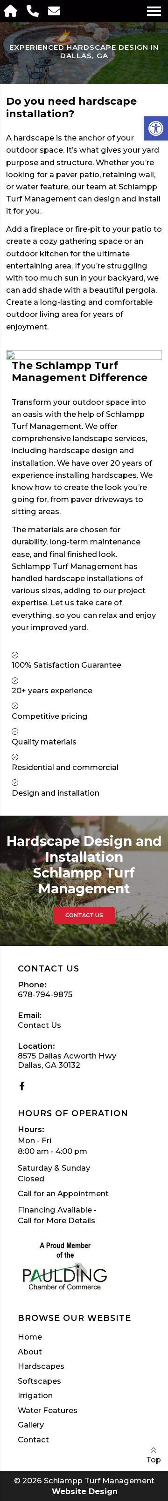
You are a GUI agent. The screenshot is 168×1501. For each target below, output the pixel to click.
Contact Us (84, 915)
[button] (156, 128)
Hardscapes (41, 1366)
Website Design (85, 1491)
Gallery (31, 1425)
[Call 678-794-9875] (33, 11)
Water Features (47, 1411)
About (30, 1352)
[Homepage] (11, 11)
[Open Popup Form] (55, 11)
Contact (33, 1440)
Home (30, 1337)
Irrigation (35, 1396)
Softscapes (39, 1381)
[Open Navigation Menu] (154, 11)
